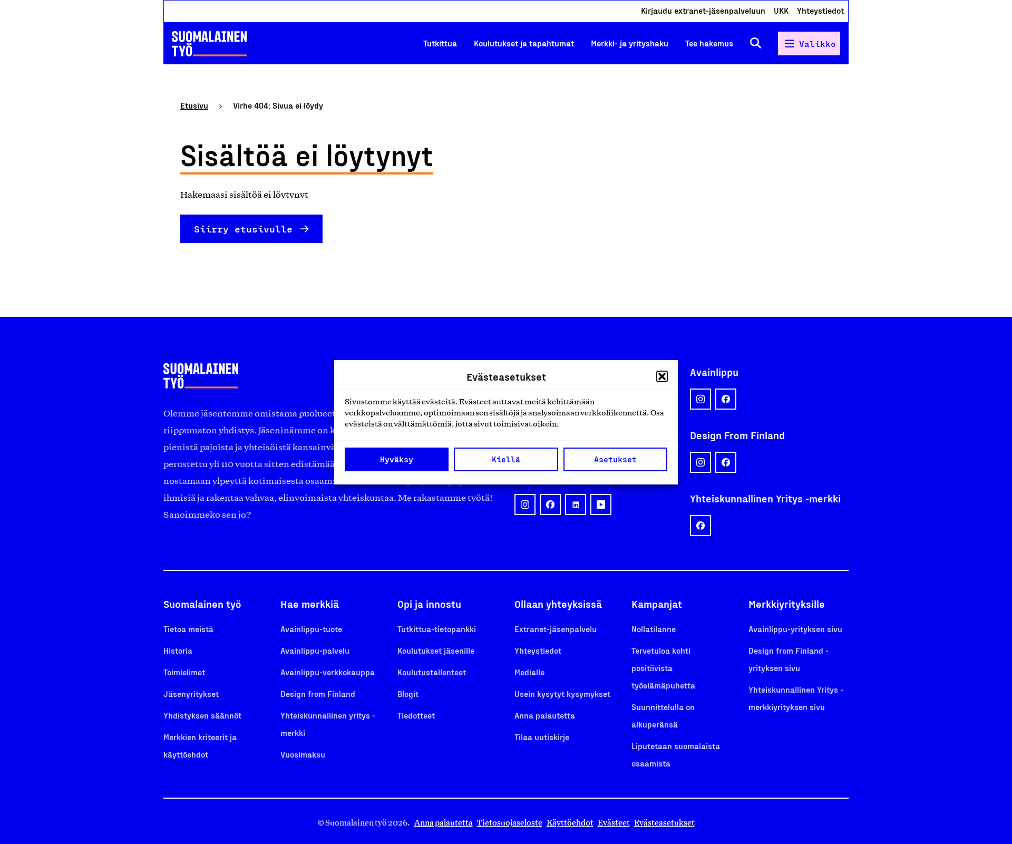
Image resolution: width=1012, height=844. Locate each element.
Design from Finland (317, 693)
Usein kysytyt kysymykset (562, 693)
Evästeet (614, 823)
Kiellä (506, 459)
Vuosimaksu (302, 754)
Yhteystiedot (820, 10)
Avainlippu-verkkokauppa (327, 672)
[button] (662, 376)
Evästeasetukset (664, 823)
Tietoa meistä (188, 629)
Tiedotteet (416, 715)
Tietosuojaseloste (509, 823)
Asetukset (615, 459)
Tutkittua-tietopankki (436, 629)
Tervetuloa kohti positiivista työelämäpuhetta (663, 667)
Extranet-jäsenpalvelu (555, 629)
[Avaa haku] (756, 43)
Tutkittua (440, 43)
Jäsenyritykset (191, 693)
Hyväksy (396, 459)
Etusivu (194, 105)
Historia (177, 650)
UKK (781, 10)
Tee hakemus (709, 43)
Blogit (408, 693)
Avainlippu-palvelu (314, 650)
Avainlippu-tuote (311, 629)
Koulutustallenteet (431, 672)
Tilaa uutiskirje (541, 737)
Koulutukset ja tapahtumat (524, 43)
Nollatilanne (653, 629)
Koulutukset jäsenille (435, 650)
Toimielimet (184, 672)
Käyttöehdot (570, 823)
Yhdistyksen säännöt (202, 715)
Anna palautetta (544, 715)
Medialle (529, 672)
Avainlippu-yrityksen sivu (795, 629)
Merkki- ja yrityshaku (629, 43)
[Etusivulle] (209, 43)
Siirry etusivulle (243, 228)
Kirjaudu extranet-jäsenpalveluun (703, 10)
